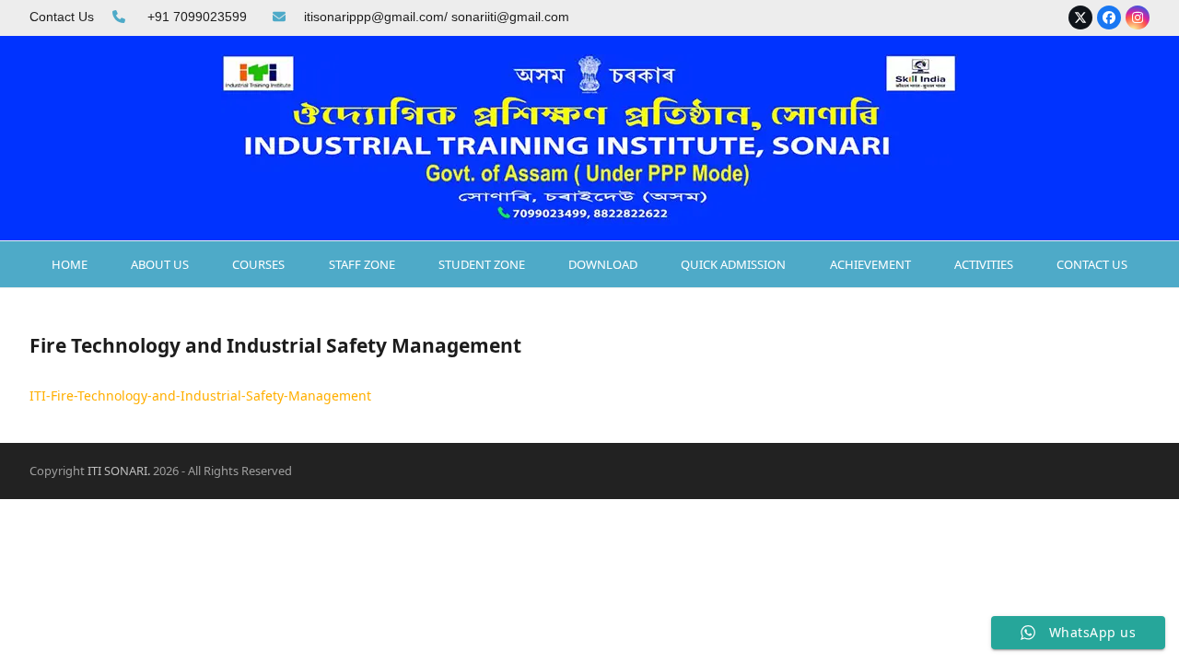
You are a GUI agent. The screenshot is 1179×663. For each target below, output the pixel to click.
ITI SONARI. (119, 470)
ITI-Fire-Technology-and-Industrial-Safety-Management (200, 395)
